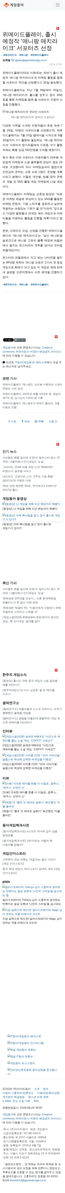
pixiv (6, 882)
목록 (41, 421)
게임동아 (7, 347)
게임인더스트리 (14, 853)
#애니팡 (23, 54)
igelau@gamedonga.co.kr (31, 60)
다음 (52, 421)
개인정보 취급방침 (13, 1097)
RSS (36, 1101)
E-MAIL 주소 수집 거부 (16, 1101)
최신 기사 (9, 583)
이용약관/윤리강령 (48, 1093)
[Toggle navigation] (57, 5)
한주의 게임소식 (14, 675)
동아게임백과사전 (15, 825)
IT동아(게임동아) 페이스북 (31, 362)
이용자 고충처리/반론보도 (18, 1093)
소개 (37, 1089)
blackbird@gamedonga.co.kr (28, 1180)
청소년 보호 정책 (38, 1097)
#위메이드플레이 (39, 54)
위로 (27, 421)
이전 (13, 421)
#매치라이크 (10, 54)
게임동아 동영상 (14, 499)
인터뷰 (7, 731)
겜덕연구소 (10, 703)
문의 (45, 1089)
